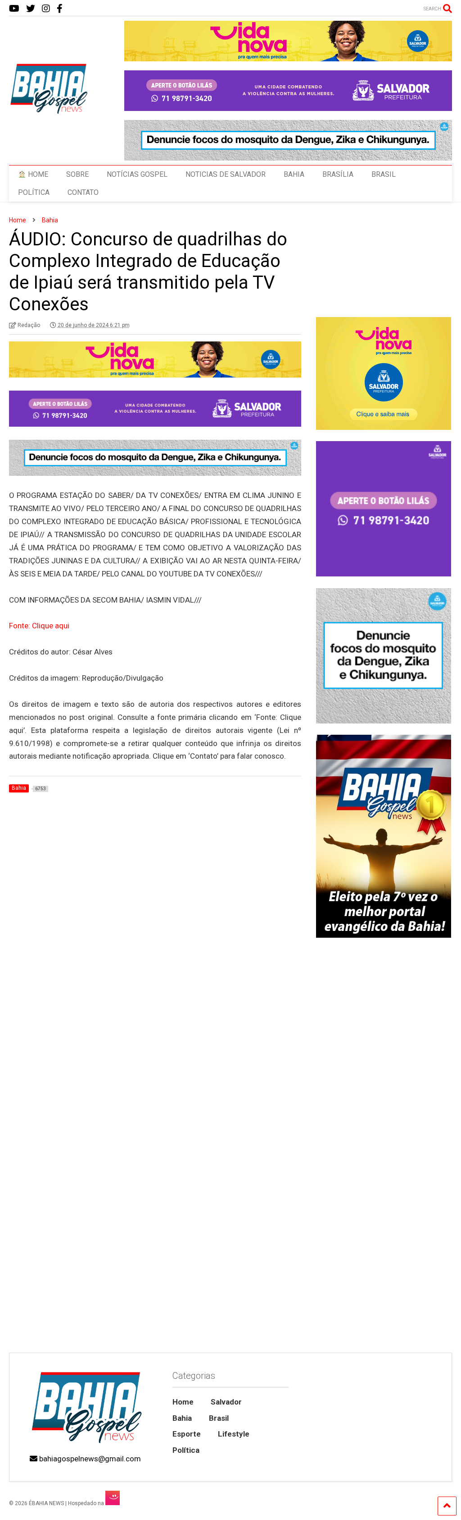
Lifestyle (233, 1433)
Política (185, 1450)
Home (183, 1401)
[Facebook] (60, 9)
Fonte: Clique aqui (39, 625)
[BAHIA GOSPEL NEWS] (49, 111)
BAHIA (294, 174)
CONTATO (83, 192)
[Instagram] (46, 9)
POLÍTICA (34, 192)
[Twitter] (30, 9)
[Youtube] (14, 9)
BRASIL (383, 174)
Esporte (186, 1433)
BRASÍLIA (337, 174)
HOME (37, 174)
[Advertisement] (383, 1282)
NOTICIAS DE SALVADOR (225, 174)
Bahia (182, 1418)
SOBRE (77, 174)
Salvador (226, 1401)
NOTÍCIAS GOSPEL (137, 174)
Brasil (219, 1418)
